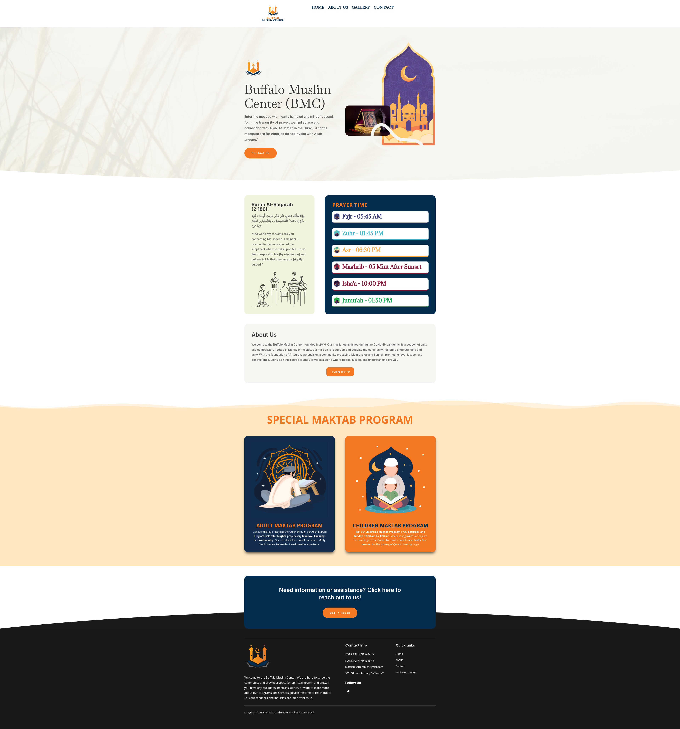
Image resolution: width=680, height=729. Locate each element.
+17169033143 (366, 653)
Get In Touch (340, 612)
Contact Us (260, 153)
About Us (338, 8)
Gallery (361, 8)
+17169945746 (366, 660)
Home (318, 8)
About (399, 660)
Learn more (340, 371)
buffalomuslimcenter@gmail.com (364, 666)
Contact (384, 8)
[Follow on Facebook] (348, 691)
